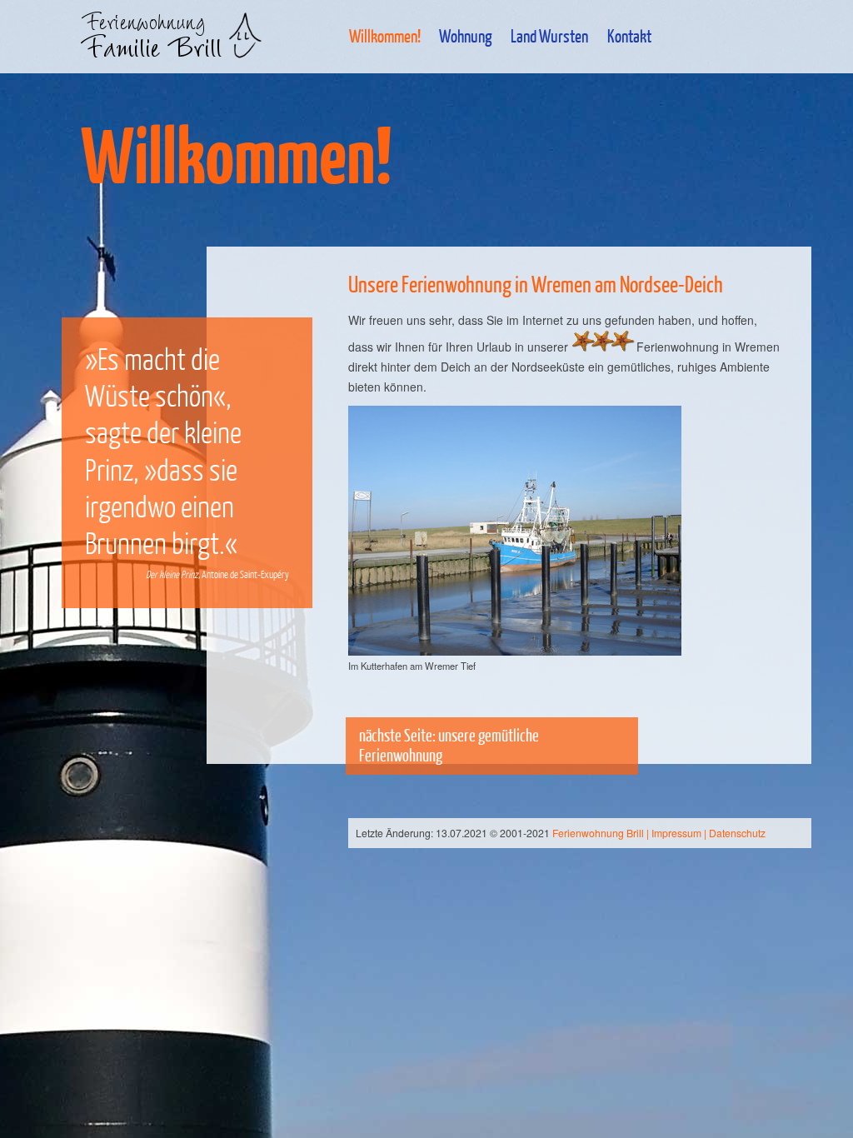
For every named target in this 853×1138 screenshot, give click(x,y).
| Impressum (673, 833)
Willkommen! (385, 36)
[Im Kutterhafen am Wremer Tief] (514, 531)
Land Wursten (549, 36)
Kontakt (629, 36)
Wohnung (465, 36)
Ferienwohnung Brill (598, 833)
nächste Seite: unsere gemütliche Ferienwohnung (449, 745)
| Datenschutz (735, 833)
